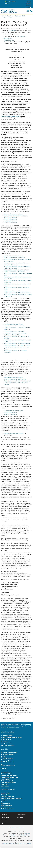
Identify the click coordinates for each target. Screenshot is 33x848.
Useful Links (4, 784)
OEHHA (25, 843)
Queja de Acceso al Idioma (8, 782)
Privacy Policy (5, 817)
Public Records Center (7, 808)
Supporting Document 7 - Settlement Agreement (17, 343)
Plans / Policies (5, 807)
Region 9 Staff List (9, 40)
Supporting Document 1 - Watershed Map (15, 379)
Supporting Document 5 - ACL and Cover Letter (16, 270)
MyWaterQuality (5, 779)
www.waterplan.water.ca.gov (21, 429)
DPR (17, 843)
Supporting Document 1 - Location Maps (14, 257)
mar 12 (4, 17)
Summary (6, 42)
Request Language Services (9, 775)
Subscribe (28, 5)
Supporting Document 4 (10, 222)
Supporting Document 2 (10, 219)
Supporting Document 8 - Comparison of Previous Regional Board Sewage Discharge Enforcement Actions (17, 347)
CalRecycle (12, 843)
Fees (2, 802)
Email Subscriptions (6, 774)
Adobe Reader (12, 30)
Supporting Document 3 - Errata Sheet (14, 331)
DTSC (20, 843)
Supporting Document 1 (10, 217)
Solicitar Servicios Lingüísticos (9, 777)
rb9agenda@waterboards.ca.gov (10, 116)
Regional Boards (25, 835)
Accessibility (20, 817)
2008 (23, 16)
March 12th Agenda (21, 36)
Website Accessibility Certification (17, 828)
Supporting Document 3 (10, 221)
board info (10, 16)
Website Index (5, 786)
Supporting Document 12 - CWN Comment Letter (17, 292)
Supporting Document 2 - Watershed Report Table (17, 381)
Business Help (5, 794)
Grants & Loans (5, 803)
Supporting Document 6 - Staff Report (14, 271)
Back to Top (5, 814)
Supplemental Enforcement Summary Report (16, 291)
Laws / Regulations (6, 805)
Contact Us (28, 3)
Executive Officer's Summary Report (13, 214)
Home (2, 16)
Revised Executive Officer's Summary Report (15, 215)
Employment (4, 800)
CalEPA (3, 843)
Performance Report (7, 781)
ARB (7, 843)
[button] (28, 7)
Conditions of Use (21, 814)
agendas (17, 16)
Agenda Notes (8, 38)
